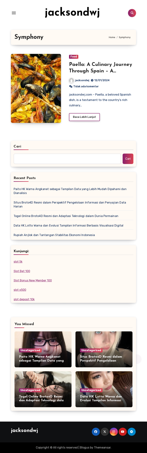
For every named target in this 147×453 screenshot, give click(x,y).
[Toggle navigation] (14, 13)
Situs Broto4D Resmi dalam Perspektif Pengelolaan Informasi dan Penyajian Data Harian (70, 204)
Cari (17, 146)
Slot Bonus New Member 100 (33, 280)
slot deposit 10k (24, 299)
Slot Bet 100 (22, 271)
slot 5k (18, 261)
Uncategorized (30, 350)
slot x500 (20, 290)
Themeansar (102, 447)
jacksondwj (72, 13)
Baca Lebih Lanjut (84, 117)
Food (73, 56)
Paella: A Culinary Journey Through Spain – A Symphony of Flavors (100, 71)
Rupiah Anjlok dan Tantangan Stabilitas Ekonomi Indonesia (54, 235)
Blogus (84, 447)
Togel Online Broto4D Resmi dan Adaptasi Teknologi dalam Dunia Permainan (66, 216)
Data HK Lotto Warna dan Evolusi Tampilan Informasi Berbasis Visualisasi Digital (69, 225)
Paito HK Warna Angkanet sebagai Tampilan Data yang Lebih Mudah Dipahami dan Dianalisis (70, 191)
